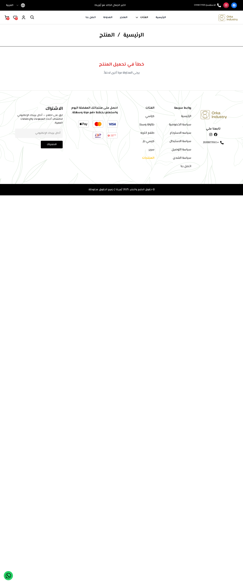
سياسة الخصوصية (180, 124)
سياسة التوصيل (181, 149)
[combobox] (12, 5)
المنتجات (148, 158)
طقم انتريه (147, 133)
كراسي (149, 116)
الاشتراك (52, 144)
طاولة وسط (147, 124)
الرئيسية (161, 17)
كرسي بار (148, 141)
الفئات (144, 17)
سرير (151, 149)
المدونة (107, 17)
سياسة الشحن (182, 158)
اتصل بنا (91, 17)
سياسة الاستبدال (180, 141)
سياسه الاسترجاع (180, 133)
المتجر (123, 17)
